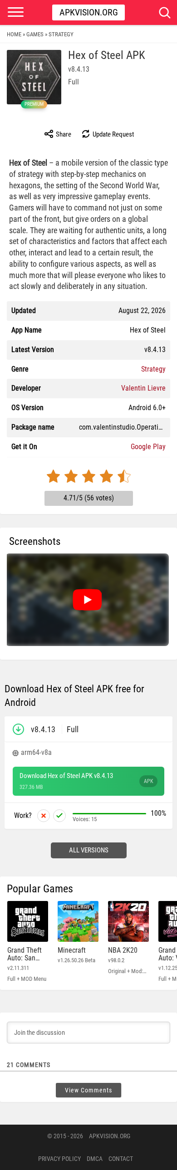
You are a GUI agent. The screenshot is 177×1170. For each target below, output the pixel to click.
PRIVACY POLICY (59, 1158)
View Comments (88, 1090)
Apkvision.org (88, 12)
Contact (120, 1158)
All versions (88, 850)
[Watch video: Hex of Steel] (87, 599)
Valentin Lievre (143, 388)
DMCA (95, 1158)
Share (62, 134)
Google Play (148, 446)
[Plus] (59, 815)
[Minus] (43, 815)
